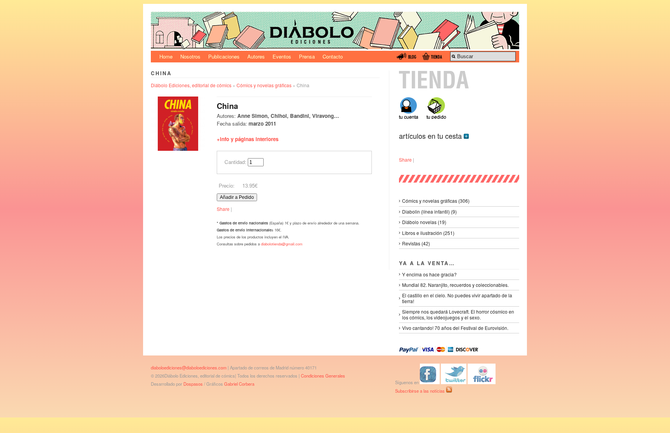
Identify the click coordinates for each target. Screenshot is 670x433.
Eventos (282, 56)
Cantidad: (235, 162)
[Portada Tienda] (459, 86)
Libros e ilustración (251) (428, 232)
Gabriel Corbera (239, 384)
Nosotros (190, 56)
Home (166, 56)
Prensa (307, 56)
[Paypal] (438, 351)
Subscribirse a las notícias (420, 391)
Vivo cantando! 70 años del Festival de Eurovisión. (455, 327)
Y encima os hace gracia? (429, 274)
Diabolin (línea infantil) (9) (429, 211)
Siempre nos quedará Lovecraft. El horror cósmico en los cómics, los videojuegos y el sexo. (458, 314)
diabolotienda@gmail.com (281, 244)
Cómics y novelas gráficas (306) (436, 200)
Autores (256, 56)
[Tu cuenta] (411, 117)
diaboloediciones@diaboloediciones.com (188, 367)
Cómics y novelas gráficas (264, 85)
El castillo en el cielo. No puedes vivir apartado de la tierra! (457, 298)
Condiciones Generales (323, 376)
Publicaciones (224, 56)
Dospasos (193, 384)
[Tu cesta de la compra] (436, 117)
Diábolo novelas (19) (424, 222)
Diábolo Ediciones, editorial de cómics (191, 85)
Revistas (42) (416, 243)
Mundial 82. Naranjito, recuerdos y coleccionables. (455, 284)
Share (223, 208)
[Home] (335, 47)
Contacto (333, 56)
